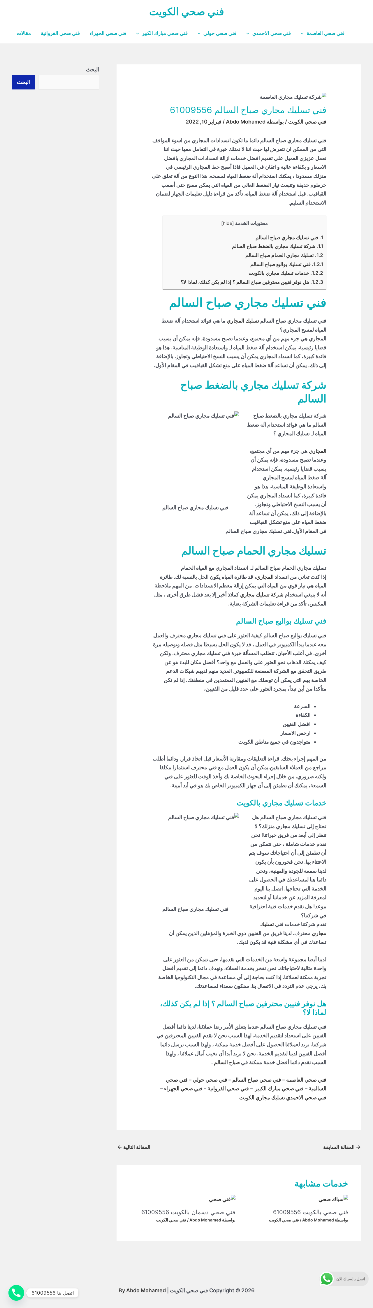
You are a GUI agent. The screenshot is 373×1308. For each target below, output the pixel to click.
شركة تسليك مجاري (262, 594)
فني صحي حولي (219, 33)
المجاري (317, 451)
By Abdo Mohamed (142, 1290)
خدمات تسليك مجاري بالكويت (286, 273)
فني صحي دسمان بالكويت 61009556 (188, 1212)
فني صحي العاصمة (325, 33)
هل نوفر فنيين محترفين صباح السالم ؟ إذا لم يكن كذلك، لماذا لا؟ (252, 282)
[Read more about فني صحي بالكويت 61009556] (333, 1199)
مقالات (24, 33)
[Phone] (16, 1293)
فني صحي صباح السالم (256, 1080)
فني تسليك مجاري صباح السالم (289, 237)
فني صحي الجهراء (108, 33)
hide (227, 223)
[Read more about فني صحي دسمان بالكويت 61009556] (222, 1199)
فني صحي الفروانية (60, 33)
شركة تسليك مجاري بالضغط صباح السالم (277, 246)
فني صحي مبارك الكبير (165, 33)
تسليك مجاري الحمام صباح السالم (284, 255)
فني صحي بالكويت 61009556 (310, 1212)
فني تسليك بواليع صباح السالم (286, 264)
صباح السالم (227, 1062)
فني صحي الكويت (186, 11)
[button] (304, 33)
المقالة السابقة (342, 1147)
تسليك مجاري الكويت (262, 1097)
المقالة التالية (133, 1147)
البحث (92, 69)
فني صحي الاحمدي (271, 33)
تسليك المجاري (243, 321)
